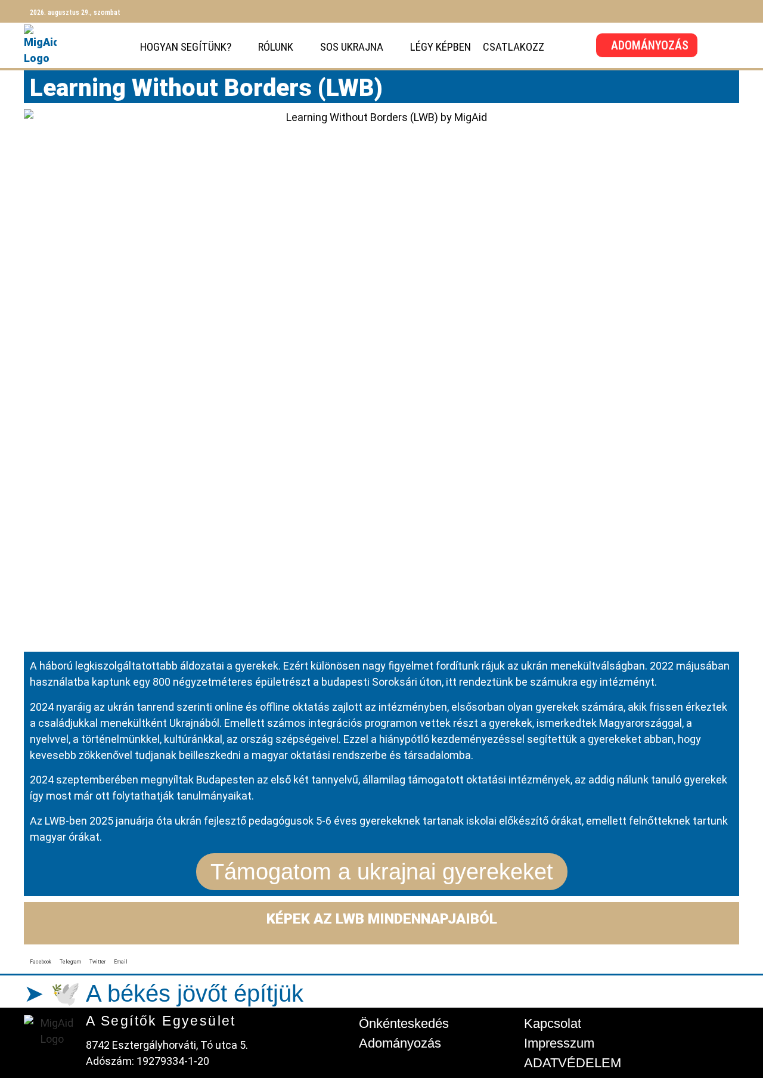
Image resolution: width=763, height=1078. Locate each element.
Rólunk (275, 47)
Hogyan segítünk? (185, 47)
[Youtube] (719, 11)
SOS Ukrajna (351, 47)
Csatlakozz (513, 47)
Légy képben (440, 47)
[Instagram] (698, 11)
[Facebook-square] (677, 11)
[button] (40, 958)
